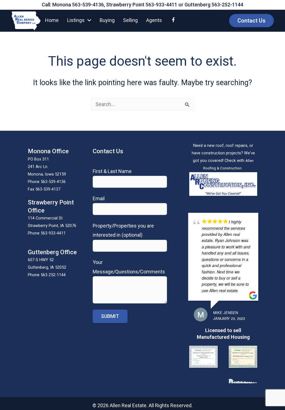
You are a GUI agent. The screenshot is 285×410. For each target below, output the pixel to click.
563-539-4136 (88, 5)
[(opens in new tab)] (223, 183)
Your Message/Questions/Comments (129, 266)
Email (99, 198)
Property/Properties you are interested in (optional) (123, 230)
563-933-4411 (161, 5)
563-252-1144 (227, 5)
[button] (251, 20)
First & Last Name (112, 171)
